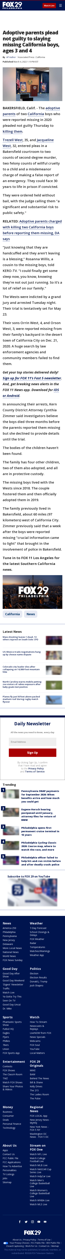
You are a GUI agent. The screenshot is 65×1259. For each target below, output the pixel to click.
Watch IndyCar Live (40, 1176)
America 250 (9, 928)
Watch (34, 1017)
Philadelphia (9, 932)
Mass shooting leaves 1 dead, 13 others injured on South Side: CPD (20, 638)
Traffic (6, 988)
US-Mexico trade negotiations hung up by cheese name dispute (22, 653)
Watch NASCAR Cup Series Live (40, 1171)
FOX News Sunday (12, 960)
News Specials (37, 1037)
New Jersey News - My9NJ (40, 1121)
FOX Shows (9, 1070)
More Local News (12, 948)
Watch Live (49, 6)
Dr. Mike (7, 1008)
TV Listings (8, 1174)
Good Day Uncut (12, 1004)
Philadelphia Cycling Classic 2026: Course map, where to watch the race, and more (38, 846)
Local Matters (37, 1053)
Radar (33, 943)
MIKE (33, 1070)
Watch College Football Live (37, 1160)
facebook (19, 1221)
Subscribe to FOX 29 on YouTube (29, 876)
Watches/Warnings (40, 951)
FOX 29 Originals (36, 1064)
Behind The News (39, 1078)
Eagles (6, 1032)
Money (8, 1107)
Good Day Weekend (13, 980)
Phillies (6, 1041)
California (40, 57)
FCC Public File (10, 1158)
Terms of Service (34, 771)
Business (7, 1111)
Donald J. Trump (38, 981)
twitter (26, 1221)
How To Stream (38, 1021)
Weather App (37, 955)
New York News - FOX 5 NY (39, 1128)
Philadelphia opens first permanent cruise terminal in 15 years (40, 831)
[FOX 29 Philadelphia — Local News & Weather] (12, 5)
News (30, 614)
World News (9, 956)
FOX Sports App (11, 1053)
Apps (5, 1150)
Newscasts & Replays (37, 1027)
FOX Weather (37, 939)
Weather (36, 923)
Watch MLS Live (38, 1204)
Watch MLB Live (39, 1165)
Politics (35, 969)
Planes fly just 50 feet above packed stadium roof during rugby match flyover (21, 699)
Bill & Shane (36, 1082)
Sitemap (7, 1182)
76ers (6, 1045)
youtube (39, 1221)
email (45, 1221)
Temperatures (37, 947)
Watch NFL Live (38, 1154)
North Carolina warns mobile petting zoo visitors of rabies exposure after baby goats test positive (22, 684)
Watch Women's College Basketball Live (40, 1193)
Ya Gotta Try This (12, 996)
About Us (9, 1145)
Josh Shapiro (36, 985)
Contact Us (9, 1154)
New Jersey (9, 940)
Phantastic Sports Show (12, 1023)
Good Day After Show (11, 975)
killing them (12, 131)
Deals (6, 1119)
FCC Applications (12, 1162)
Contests (7, 1066)
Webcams (35, 1041)
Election (34, 973)
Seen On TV (9, 1000)
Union (6, 1049)
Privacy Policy (36, 768)
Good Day (10, 969)
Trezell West (13, 140)
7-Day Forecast (38, 928)
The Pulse (35, 1098)
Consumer (8, 1115)
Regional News (36, 1109)
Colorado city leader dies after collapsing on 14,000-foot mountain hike (21, 669)
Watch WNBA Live (40, 1200)
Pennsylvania (10, 936)
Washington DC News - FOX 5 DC (39, 1135)
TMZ (5, 1078)
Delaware (8, 944)
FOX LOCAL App (38, 1115)
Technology (9, 1127)
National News (11, 952)
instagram (32, 1221)
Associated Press (26, 57)
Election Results (38, 977)
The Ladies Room (39, 1094)
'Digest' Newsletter (13, 984)
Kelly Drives (36, 1086)
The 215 (34, 1090)
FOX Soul (35, 1045)
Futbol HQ (8, 1028)
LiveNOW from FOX (40, 1032)
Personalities (9, 1170)
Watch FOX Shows (12, 1082)
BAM (32, 1074)
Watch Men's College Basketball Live (40, 1183)
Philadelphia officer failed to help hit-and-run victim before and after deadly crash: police (41, 861)
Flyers (6, 1037)
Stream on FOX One (38, 1147)
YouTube (35, 1049)
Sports (7, 1017)
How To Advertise (12, 1166)
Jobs (5, 1178)
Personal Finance (12, 1123)
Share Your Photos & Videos (13, 1088)
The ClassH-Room (12, 1074)
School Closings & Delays (39, 933)
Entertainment (14, 1062)
